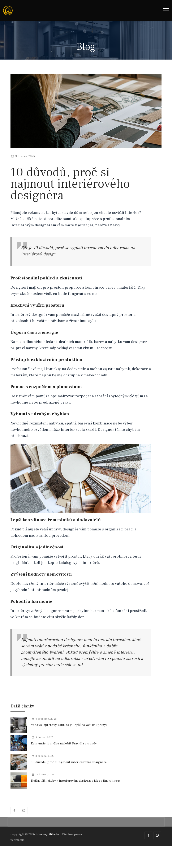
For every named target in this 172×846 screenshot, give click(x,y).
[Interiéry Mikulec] (8, 10)
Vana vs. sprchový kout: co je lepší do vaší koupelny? (69, 725)
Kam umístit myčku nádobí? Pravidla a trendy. (64, 743)
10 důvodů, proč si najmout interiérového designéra (69, 762)
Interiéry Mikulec (48, 834)
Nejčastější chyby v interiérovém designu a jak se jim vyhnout (75, 781)
